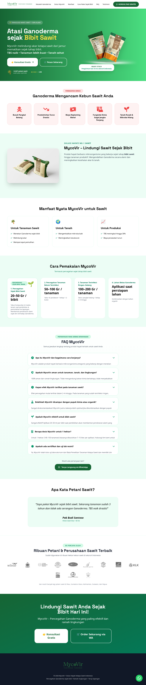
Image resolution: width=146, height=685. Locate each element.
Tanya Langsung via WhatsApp (74, 467)
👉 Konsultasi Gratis (21, 62)
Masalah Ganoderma (43, 4)
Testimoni (106, 4)
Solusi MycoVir (59, 4)
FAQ (97, 4)
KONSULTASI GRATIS (127, 4)
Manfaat (71, 4)
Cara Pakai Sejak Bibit (85, 4)
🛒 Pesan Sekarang (53, 62)
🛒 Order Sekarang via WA (91, 635)
